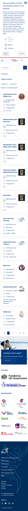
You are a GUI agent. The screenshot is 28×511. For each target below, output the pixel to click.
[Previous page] (4, 333)
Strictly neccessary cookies (10, 39)
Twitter (2, 503)
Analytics (10, 44)
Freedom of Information (7, 469)
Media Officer (7, 195)
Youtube (5, 503)
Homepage (14, 60)
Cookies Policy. (9, 17)
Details (6, 53)
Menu (2, 60)
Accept (22, 53)
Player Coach (6, 265)
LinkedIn (13, 503)
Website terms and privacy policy (10, 457)
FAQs (2, 475)
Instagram (9, 503)
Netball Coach (7, 312)
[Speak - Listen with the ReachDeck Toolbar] (25, 2)
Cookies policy (5, 463)
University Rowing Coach (10, 287)
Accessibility (4, 466)
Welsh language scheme (7, 472)
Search (22, 60)
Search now (8, 360)
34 (20, 333)
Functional (10, 48)
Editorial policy (5, 460)
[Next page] (24, 333)
